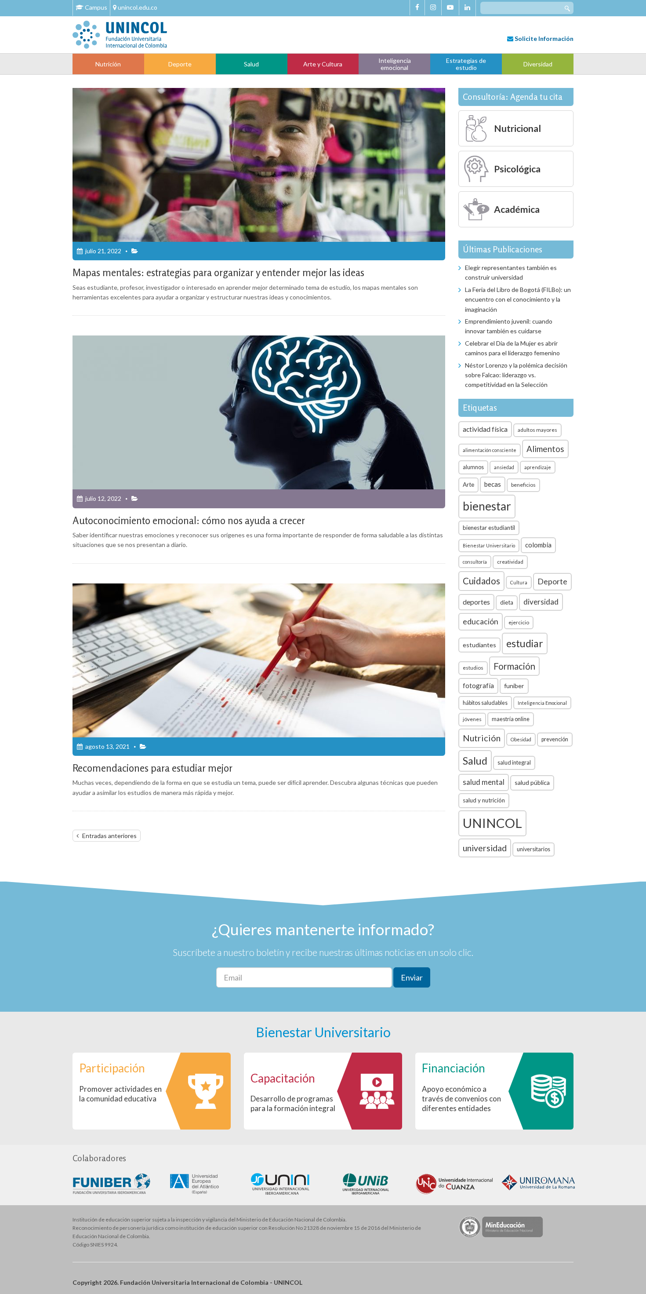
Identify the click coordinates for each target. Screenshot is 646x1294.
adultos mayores (537, 429)
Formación (514, 666)
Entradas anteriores (109, 835)
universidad (485, 848)
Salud (251, 64)
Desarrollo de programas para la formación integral (292, 1103)
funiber (514, 685)
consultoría (475, 562)
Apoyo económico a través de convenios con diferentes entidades (461, 1098)
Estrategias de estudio (466, 64)
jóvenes (472, 719)
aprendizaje (537, 467)
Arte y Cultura (322, 64)
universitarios (533, 849)
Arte (468, 484)
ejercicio (518, 622)
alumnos (473, 467)
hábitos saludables (485, 703)
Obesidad (521, 739)
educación (480, 621)
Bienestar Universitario (489, 545)
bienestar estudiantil (489, 527)
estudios (473, 667)
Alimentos (545, 449)
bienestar (487, 506)
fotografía (478, 685)
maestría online (511, 719)
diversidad (541, 601)
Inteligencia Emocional (542, 703)
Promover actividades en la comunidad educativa (120, 1093)
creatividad (510, 561)
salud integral (514, 762)
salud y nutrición (484, 800)
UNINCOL (492, 823)
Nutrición (108, 64)
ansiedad (504, 467)
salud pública (532, 782)
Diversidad (537, 64)
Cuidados (481, 581)
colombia (538, 545)
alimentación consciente (489, 450)
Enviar (412, 977)
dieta (506, 602)
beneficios (523, 484)
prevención (554, 739)
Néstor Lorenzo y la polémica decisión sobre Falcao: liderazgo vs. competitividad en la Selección (516, 375)
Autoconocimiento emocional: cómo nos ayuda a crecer (189, 520)
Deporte (180, 64)
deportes (476, 602)
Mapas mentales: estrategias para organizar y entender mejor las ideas (218, 272)
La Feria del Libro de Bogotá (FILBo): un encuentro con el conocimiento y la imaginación (518, 299)
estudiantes (479, 645)
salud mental (483, 782)
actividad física (485, 429)
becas (492, 484)
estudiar (524, 643)
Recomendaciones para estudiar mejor (152, 768)
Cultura (518, 582)
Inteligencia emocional (394, 64)
